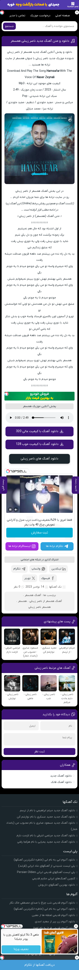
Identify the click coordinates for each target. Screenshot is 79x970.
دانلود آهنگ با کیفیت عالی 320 (37, 431)
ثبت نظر (39, 751)
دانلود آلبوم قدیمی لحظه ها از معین (53, 915)
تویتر (27, 578)
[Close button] (76, 926)
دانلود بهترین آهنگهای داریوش (56, 885)
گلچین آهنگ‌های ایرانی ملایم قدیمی (53, 879)
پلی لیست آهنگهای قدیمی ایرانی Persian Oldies (46, 872)
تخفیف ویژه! (21, 949)
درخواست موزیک (40, 16)
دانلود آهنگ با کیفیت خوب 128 (37, 444)
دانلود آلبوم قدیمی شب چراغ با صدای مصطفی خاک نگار (42, 903)
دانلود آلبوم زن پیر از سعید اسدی (55, 922)
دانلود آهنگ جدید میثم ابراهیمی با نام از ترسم (47, 810)
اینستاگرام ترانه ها (20, 546)
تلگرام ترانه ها (54, 546)
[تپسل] (6, 394)
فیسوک (45, 578)
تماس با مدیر (17, 16)
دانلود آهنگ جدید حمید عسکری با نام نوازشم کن (46, 817)
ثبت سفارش (39, 533)
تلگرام (17, 569)
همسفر (22, 601)
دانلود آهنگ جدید (61, 776)
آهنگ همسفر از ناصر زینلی (45, 601)
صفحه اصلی (62, 16)
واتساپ (36, 569)
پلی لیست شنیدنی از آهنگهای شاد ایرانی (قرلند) (46, 866)
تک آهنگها (55, 587)
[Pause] (10, 509)
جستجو (9, 26)
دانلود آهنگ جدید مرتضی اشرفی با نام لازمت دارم (46, 836)
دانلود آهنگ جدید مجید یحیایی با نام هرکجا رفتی (46, 842)
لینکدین (56, 569)
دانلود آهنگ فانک (61, 782)
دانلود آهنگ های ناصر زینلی (39, 459)
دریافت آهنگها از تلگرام (40, 965)
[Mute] (16, 509)
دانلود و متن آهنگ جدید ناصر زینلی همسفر (40, 41)
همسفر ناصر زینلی (39, 607)
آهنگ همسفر (33, 595)
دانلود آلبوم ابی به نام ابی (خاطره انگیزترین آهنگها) (44, 860)
